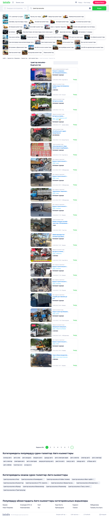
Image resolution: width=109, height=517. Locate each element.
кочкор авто (7, 457)
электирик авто (19, 461)
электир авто (85, 457)
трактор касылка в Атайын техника (58, 479)
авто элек (17, 457)
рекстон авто (60, 461)
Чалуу (75, 79)
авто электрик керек (61, 457)
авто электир (7, 461)
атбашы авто (91, 461)
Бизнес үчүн (20, 2)
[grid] (54, 256)
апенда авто (81, 461)
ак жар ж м (27, 465)
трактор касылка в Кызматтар (13, 483)
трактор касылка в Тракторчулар (14, 490)
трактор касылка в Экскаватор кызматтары (88, 483)
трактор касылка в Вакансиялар (33, 486)
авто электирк (96, 457)
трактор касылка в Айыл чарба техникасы (84, 479)
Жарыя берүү (99, 2)
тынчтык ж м (18, 465)
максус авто (71, 461)
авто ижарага (26, 457)
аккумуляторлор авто (46, 461)
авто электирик (32, 461)
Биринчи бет (40, 447)
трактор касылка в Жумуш (12, 486)
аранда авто (48, 457)
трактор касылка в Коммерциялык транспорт (33, 479)
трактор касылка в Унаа (11, 479)
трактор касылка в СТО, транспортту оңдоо (37, 483)
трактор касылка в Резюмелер (56, 486)
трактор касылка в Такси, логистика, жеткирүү (80, 486)
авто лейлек (7, 465)
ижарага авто (37, 457)
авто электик (74, 457)
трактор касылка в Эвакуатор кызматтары (63, 483)
